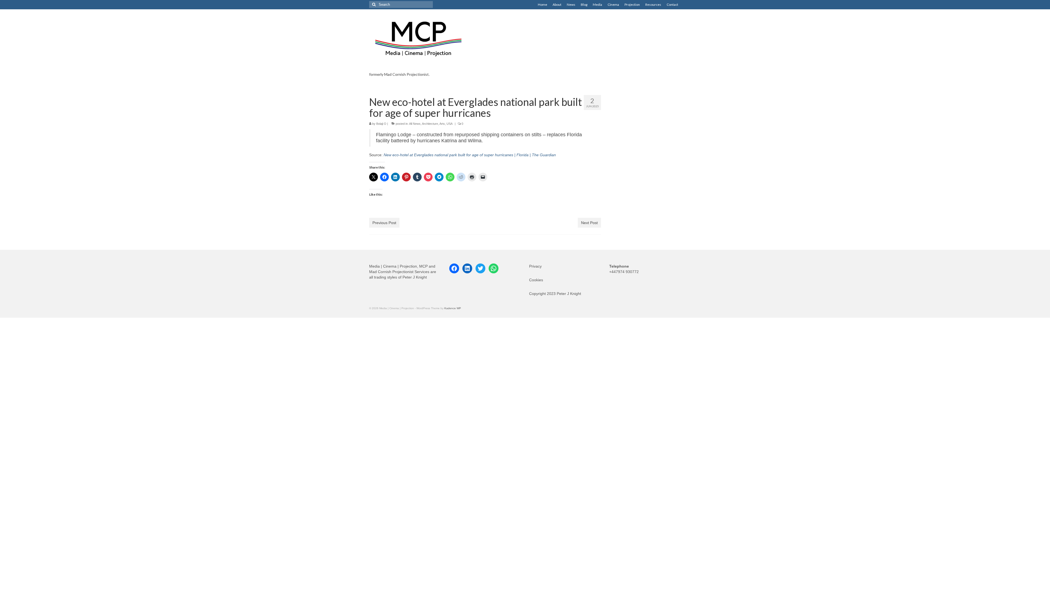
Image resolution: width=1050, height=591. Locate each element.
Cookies (536, 280)
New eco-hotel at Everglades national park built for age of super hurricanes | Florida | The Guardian (470, 155)
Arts (442, 123)
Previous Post (384, 223)
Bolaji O (381, 123)
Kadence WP (452, 308)
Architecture (430, 123)
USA (450, 123)
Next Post (589, 223)
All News (415, 123)
